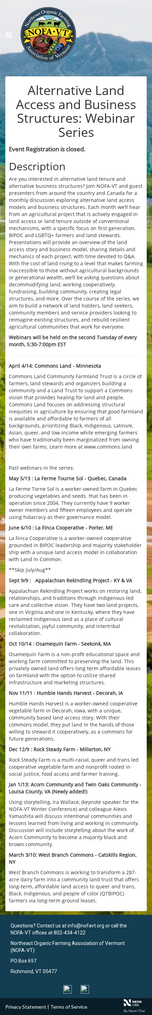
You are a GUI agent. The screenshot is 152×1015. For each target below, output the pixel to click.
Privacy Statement (25, 1007)
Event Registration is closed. (47, 149)
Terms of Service (68, 1007)
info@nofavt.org (86, 925)
